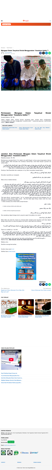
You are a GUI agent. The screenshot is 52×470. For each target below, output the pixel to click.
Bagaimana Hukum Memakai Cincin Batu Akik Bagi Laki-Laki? (12, 290)
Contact (3, 462)
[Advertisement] (26, 9)
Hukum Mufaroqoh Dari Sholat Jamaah (41, 289)
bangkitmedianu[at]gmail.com (10, 445)
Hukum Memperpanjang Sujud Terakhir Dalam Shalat (26, 128)
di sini (12, 249)
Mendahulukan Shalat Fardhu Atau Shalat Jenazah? (9, 128)
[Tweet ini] (43, 53)
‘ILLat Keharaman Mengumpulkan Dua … (10, 375)
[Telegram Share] (46, 53)
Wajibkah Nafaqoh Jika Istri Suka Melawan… (11, 380)
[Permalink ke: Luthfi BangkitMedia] (2, 53)
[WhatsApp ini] (49, 53)
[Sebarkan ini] (40, 53)
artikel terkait (12, 251)
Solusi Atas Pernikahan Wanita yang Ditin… (11, 382)
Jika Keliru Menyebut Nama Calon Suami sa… (12, 378)
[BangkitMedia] (26, 20)
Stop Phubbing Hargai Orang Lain (9, 373)
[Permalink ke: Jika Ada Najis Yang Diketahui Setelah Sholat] (43, 307)
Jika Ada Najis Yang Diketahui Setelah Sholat (42, 128)
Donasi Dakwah (37, 462)
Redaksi (19, 462)
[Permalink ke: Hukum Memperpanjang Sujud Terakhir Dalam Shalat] (26, 307)
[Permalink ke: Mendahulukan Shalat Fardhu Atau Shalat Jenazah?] (9, 307)
